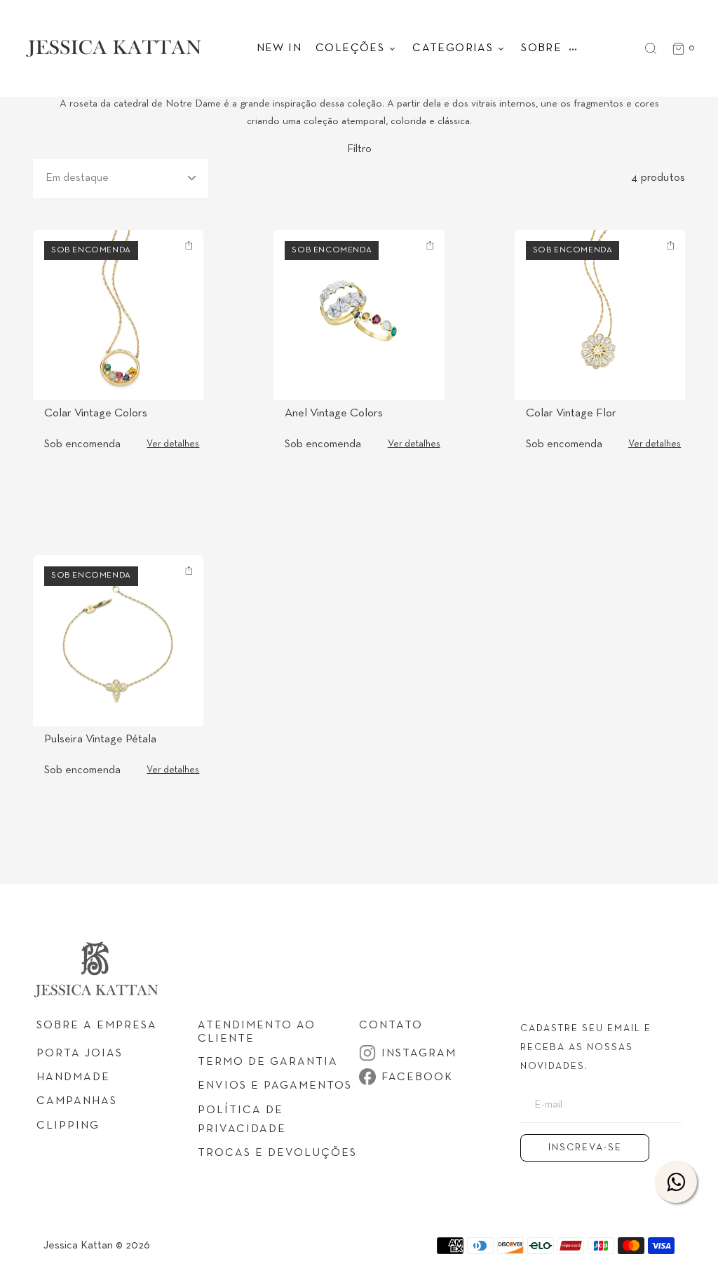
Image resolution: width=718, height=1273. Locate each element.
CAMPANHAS (76, 1101)
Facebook (417, 1077)
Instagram (418, 1053)
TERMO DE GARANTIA (268, 1062)
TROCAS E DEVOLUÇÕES (277, 1153)
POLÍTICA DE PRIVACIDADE (242, 1119)
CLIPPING (68, 1126)
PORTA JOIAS (79, 1053)
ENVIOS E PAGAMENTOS (275, 1086)
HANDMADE (73, 1077)
